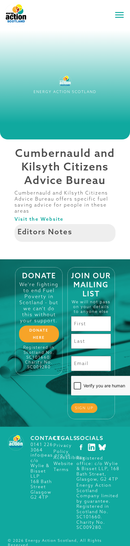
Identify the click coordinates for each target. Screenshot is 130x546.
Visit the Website (39, 219)
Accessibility (69, 457)
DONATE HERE (38, 334)
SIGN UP (84, 408)
